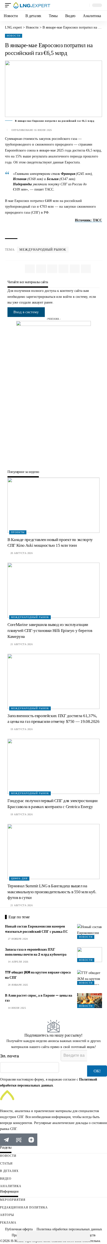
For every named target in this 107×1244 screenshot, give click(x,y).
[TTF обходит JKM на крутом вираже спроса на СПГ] (89, 977)
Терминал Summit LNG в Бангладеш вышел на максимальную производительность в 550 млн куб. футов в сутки (51, 892)
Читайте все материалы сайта (27, 282)
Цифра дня (19, 878)
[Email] (53, 1236)
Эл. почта (9, 1056)
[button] (9, 5)
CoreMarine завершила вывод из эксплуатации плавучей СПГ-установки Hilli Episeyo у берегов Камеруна (49, 630)
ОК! (97, 1071)
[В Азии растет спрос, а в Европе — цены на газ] (89, 1000)
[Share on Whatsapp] (22, 1236)
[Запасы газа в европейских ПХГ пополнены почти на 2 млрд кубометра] (89, 954)
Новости (13, 35)
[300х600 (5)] (53, 395)
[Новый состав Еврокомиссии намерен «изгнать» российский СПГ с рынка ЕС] (89, 931)
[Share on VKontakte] (32, 1236)
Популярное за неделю (23, 472)
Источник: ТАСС (88, 220)
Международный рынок (42, 249)
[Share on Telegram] (43, 1236)
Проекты (18, 532)
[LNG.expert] (31, 5)
